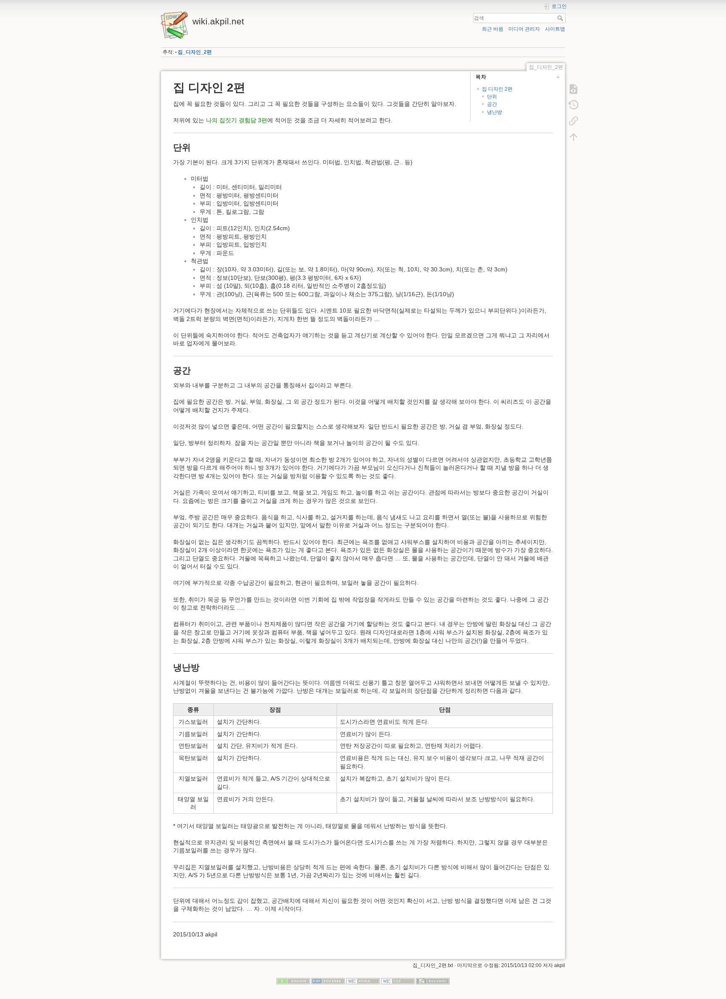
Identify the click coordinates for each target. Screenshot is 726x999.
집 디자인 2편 (497, 89)
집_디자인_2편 (195, 52)
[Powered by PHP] (328, 981)
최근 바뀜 (492, 29)
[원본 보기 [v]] (573, 89)
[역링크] (573, 121)
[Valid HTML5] (363, 981)
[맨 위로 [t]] (573, 137)
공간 (492, 104)
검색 (561, 18)
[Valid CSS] (398, 981)
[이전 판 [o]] (573, 105)
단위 (492, 97)
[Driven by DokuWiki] (433, 981)
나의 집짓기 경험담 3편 (236, 120)
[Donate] (293, 981)
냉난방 (494, 112)
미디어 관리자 (524, 29)
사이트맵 (555, 29)
